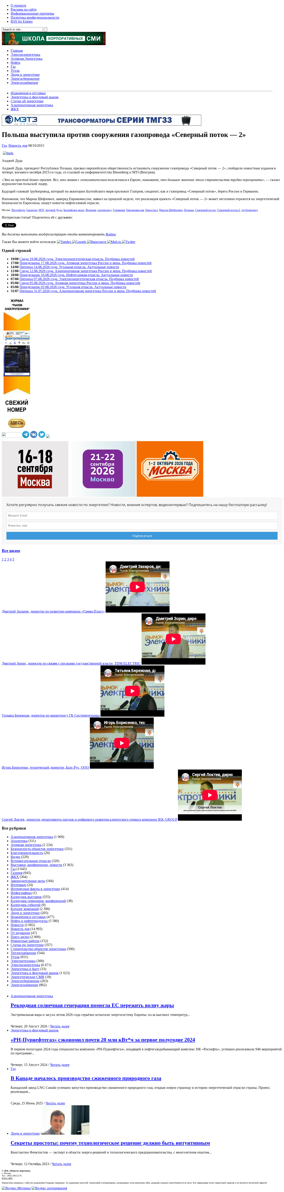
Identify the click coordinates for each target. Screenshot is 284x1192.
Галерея (16, 873)
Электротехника (23, 961)
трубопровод (249, 210)
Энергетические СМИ (27, 977)
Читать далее (59, 1026)
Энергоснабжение (24, 82)
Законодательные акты (28, 881)
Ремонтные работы (25, 941)
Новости (17, 925)
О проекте (18, 5)
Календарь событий (26, 905)
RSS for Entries (22, 21)
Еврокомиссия (135, 210)
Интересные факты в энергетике (35, 889)
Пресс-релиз (20, 937)
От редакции (20, 933)
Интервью (18, 885)
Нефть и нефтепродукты (29, 921)
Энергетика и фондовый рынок (35, 97)
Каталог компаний (25, 909)
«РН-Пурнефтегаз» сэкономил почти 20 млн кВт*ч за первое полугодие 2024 (103, 1040)
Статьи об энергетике (27, 101)
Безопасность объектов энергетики (37, 849)
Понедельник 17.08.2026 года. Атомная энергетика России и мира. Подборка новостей (86, 263)
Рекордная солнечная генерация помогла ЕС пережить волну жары (92, 1005)
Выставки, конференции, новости (36, 865)
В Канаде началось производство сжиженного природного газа (86, 1078)
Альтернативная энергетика (32, 105)
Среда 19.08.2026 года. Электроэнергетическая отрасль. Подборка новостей (77, 259)
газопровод (104, 210)
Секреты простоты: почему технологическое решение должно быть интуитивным (110, 1143)
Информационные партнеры (32, 13)
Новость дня (17, 145)
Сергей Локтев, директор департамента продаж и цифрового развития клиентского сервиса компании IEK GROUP (89, 819)
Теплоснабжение (23, 953)
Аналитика (19, 841)
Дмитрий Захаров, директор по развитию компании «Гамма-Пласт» (53, 611)
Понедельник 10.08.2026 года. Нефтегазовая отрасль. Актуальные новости (76, 275)
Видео (15, 857)
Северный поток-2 (228, 210)
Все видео (11, 550)
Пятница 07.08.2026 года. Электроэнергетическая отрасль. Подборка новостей (79, 279)
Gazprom (31, 210)
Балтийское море (73, 210)
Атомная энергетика (26, 845)
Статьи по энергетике (27, 945)
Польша (189, 210)
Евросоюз (151, 210)
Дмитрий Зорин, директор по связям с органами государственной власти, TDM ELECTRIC (71, 663)
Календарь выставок (26, 897)
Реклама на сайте (24, 9)
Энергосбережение (25, 78)
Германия (119, 210)
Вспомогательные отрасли (31, 861)
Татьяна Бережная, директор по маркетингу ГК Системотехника (51, 715)
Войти (111, 234)
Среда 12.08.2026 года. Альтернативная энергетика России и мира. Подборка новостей (86, 271)
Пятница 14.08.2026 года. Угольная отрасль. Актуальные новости (69, 267)
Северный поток (205, 210)
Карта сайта (7, 1178)
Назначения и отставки (28, 93)
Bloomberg (18, 210)
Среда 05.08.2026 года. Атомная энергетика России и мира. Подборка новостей (80, 283)
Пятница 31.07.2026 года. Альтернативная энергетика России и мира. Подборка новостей (88, 291)
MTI (41, 210)
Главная (17, 50)
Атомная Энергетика (26, 58)
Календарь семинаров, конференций (38, 901)
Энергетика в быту (25, 969)
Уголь (15, 70)
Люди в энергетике (25, 74)
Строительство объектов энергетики (38, 949)
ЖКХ (15, 109)
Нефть (15, 62)
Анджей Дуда (53, 210)
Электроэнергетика (25, 54)
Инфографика (21, 893)
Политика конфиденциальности (35, 17)
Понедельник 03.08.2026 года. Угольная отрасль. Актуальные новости (73, 287)
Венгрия (91, 210)
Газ (13, 66)
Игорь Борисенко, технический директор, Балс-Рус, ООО (45, 767)
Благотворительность (27, 853)
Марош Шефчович (171, 210)
